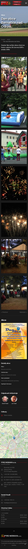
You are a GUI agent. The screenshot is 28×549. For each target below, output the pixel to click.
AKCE (8, 39)
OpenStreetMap (25, 457)
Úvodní (3, 39)
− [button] (2, 425)
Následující (23, 312)
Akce (3, 15)
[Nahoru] (14, 531)
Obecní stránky (8, 415)
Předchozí (5, 312)
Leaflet (19, 457)
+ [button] (2, 423)
